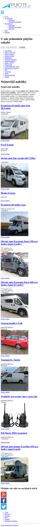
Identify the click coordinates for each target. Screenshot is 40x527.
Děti (6, 70)
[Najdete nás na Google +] (4, 497)
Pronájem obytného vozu (13, 204)
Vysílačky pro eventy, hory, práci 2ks (19, 396)
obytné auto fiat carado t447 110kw (18, 158)
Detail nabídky (5, 140)
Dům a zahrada (9, 54)
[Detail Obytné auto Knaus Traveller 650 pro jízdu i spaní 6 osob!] (14, 481)
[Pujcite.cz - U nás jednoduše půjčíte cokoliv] (16, 10)
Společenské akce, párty (12, 66)
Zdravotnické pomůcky (12, 68)
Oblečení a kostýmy (11, 59)
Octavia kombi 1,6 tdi (11, 323)
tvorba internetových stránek (9, 525)
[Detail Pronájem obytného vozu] (14, 235)
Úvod (6, 17)
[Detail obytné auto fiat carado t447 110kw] (14, 187)
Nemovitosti (8, 65)
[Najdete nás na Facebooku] (4, 503)
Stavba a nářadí (9, 56)
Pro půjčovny (9, 24)
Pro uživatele (9, 18)
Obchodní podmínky (15, 22)
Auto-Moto (8, 51)
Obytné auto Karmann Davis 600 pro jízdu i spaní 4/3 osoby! (19, 283)
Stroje (6, 73)
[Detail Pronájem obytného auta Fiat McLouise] (14, 139)
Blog (6, 30)
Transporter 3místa (10, 360)
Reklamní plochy (10, 75)
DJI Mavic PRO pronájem (14, 433)
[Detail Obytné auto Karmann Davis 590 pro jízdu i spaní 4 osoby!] (14, 276)
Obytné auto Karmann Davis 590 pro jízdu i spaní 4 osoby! (19, 242)
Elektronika (8, 58)
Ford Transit (7, 144)
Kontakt (7, 32)
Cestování (8, 72)
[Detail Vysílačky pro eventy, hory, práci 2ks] (14, 427)
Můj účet (11, 29)
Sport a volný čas (10, 52)
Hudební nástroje (10, 61)
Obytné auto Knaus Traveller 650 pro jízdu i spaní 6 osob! (19, 447)
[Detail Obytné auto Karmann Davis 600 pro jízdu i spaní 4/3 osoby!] (14, 317)
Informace (12, 20)
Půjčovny (7, 514)
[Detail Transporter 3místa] (14, 390)
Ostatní (7, 77)
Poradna (7, 516)
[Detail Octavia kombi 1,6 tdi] (14, 354)
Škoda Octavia (8, 193)
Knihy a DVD (9, 63)
